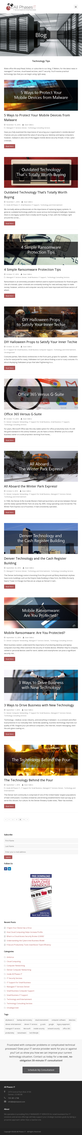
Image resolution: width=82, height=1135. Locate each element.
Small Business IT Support (30, 205)
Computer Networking (16, 965)
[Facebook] (5, 868)
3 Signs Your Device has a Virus (19, 928)
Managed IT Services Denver (16, 128)
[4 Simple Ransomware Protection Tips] (41, 249)
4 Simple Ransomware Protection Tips (32, 269)
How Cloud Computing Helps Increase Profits (25, 932)
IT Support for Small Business (17, 350)
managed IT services (12, 1028)
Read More (10, 146)
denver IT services (30, 1024)
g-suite (42, 1024)
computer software (59, 1020)
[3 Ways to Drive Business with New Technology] (41, 685)
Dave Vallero (29, 125)
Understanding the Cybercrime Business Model (25, 940)
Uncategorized (9, 352)
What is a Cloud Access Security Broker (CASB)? (25, 936)
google (51, 1024)
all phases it (9, 1020)
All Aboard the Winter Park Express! (30, 486)
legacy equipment (63, 1024)
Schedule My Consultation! (41, 1069)
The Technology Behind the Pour (28, 780)
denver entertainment (13, 1024)
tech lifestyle (33, 1033)
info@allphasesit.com (16, 1102)
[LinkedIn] (9, 868)
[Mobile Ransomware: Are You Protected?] (41, 612)
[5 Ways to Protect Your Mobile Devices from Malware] (41, 95)
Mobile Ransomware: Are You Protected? (34, 632)
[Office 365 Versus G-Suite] (41, 394)
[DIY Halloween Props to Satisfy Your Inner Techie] (41, 321)
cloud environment (41, 1020)
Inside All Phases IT (13, 205)
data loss (72, 1020)
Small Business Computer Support (40, 350)
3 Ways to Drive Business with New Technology (39, 705)
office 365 (66, 1028)
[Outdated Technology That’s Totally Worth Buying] (41, 172)
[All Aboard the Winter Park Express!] (41, 466)
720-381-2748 (13, 1098)
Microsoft (26, 1028)
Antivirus (10, 957)
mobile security (39, 1028)
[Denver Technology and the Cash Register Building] (41, 538)
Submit (8, 857)
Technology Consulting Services (39, 128)
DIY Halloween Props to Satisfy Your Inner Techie (40, 342)
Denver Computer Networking (17, 422)
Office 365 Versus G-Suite (23, 414)
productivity (9, 1033)
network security (54, 1028)
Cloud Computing (14, 961)
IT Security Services (14, 978)
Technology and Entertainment (51, 205)
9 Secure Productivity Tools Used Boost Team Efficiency (29, 945)
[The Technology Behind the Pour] (41, 760)
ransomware (21, 1033)
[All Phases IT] (21, 6)
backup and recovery (24, 1020)
